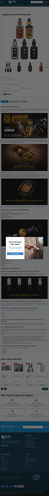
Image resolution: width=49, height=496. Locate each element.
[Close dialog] (42, 238)
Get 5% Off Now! (15, 253)
